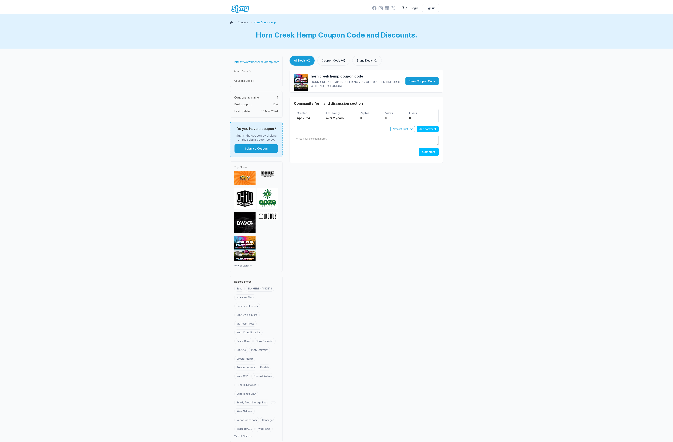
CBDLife (241, 349)
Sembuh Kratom (246, 367)
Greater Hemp (245, 358)
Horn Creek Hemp (265, 22)
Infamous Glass (245, 297)
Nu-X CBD (242, 376)
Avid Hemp (264, 428)
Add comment (427, 128)
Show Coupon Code (422, 81)
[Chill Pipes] (245, 198)
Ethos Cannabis (264, 341)
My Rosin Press (245, 323)
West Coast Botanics (248, 332)
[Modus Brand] (267, 222)
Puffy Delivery (259, 349)
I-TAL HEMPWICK (246, 384)
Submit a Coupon (256, 148)
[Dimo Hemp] (245, 178)
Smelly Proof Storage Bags (252, 402)
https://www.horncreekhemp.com (256, 62)
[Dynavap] (245, 222)
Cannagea (268, 420)
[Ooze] (267, 198)
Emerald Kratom (263, 376)
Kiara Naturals (244, 411)
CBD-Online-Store (247, 314)
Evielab (264, 367)
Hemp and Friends (247, 306)
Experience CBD (246, 393)
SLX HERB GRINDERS (260, 288)
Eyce (239, 288)
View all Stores (242, 265)
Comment (428, 152)
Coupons (243, 22)
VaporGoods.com (247, 420)
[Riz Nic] (245, 248)
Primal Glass (243, 341)
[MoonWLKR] (267, 178)
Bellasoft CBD (244, 428)
